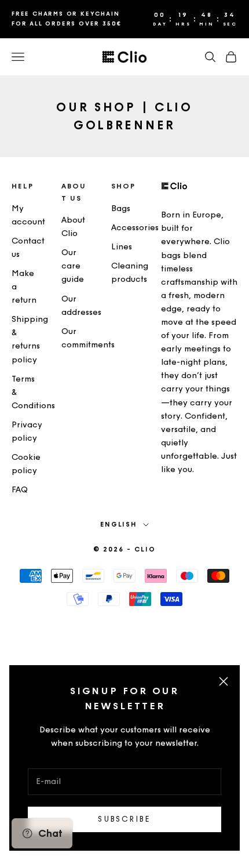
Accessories (135, 228)
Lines (121, 247)
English (119, 524)
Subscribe (124, 819)
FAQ (20, 490)
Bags (120, 208)
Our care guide (72, 266)
